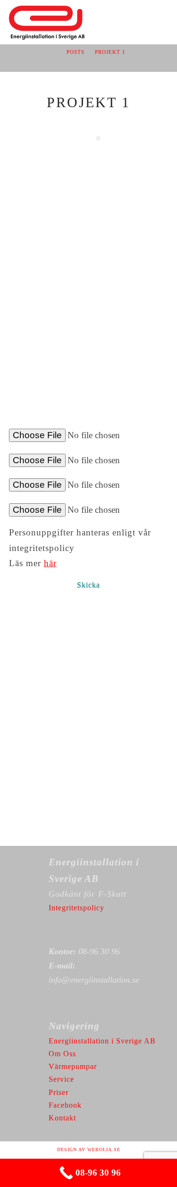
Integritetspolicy (76, 908)
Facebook (65, 1105)
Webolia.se (103, 1149)
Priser (58, 1092)
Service (61, 1079)
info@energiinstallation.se (94, 979)
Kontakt (62, 1118)
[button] (163, 15)
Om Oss (62, 1054)
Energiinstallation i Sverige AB (102, 1041)
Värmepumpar (73, 1066)
